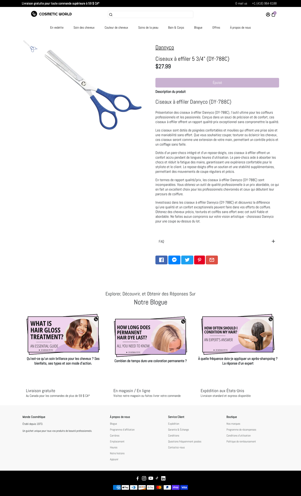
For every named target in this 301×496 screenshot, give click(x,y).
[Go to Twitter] (187, 260)
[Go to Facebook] (161, 260)
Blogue (198, 27)
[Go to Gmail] (212, 260)
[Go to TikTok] (157, 479)
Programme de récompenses (241, 429)
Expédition (173, 423)
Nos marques (233, 423)
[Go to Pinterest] (199, 260)
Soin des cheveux (84, 27)
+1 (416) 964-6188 (264, 3)
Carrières (114, 435)
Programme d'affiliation (122, 429)
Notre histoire (117, 453)
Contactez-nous (176, 447)
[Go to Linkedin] (163, 479)
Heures (113, 447)
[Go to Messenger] (174, 260)
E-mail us (241, 3)
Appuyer (114, 459)
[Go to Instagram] (144, 479)
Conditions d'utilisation (238, 435)
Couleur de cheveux (116, 27)
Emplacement (117, 441)
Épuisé (217, 82)
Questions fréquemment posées (184, 441)
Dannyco (164, 47)
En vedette (56, 27)
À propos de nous (240, 27)
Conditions (173, 435)
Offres (216, 27)
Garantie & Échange (178, 429)
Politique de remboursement (241, 441)
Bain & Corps (176, 27)
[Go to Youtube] (150, 479)
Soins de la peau (148, 27)
